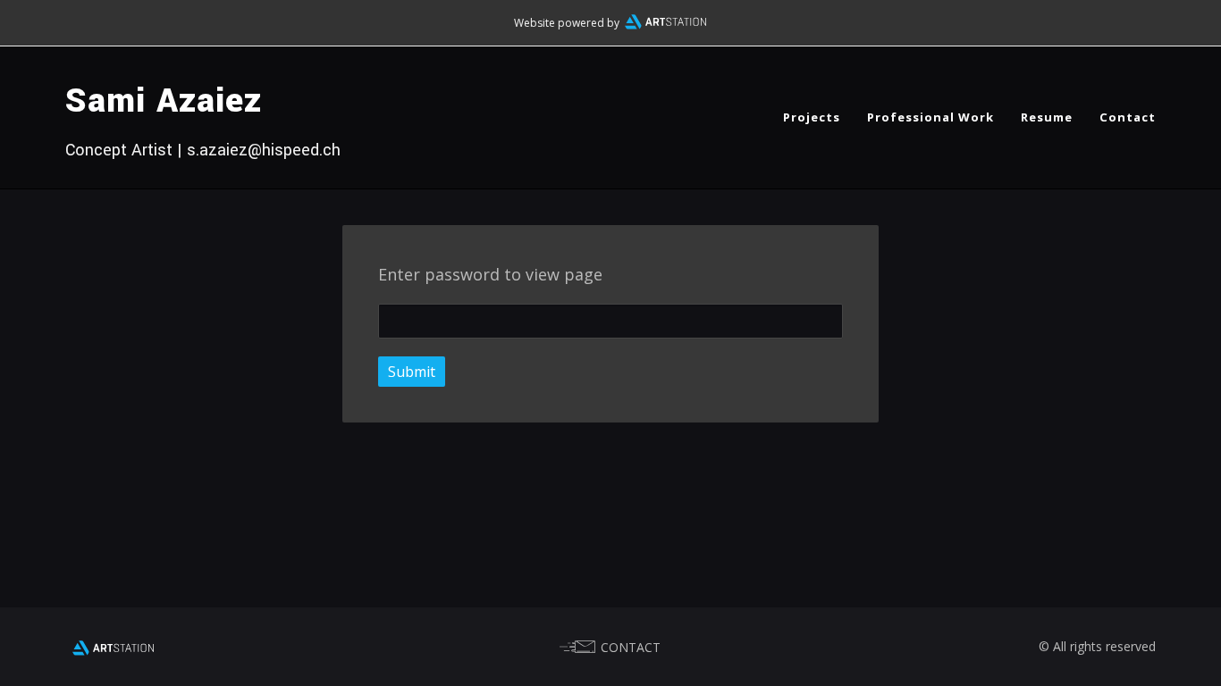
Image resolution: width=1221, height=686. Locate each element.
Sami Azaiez (163, 101)
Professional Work (930, 117)
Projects (811, 117)
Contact (1127, 117)
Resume (1047, 117)
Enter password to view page (490, 274)
